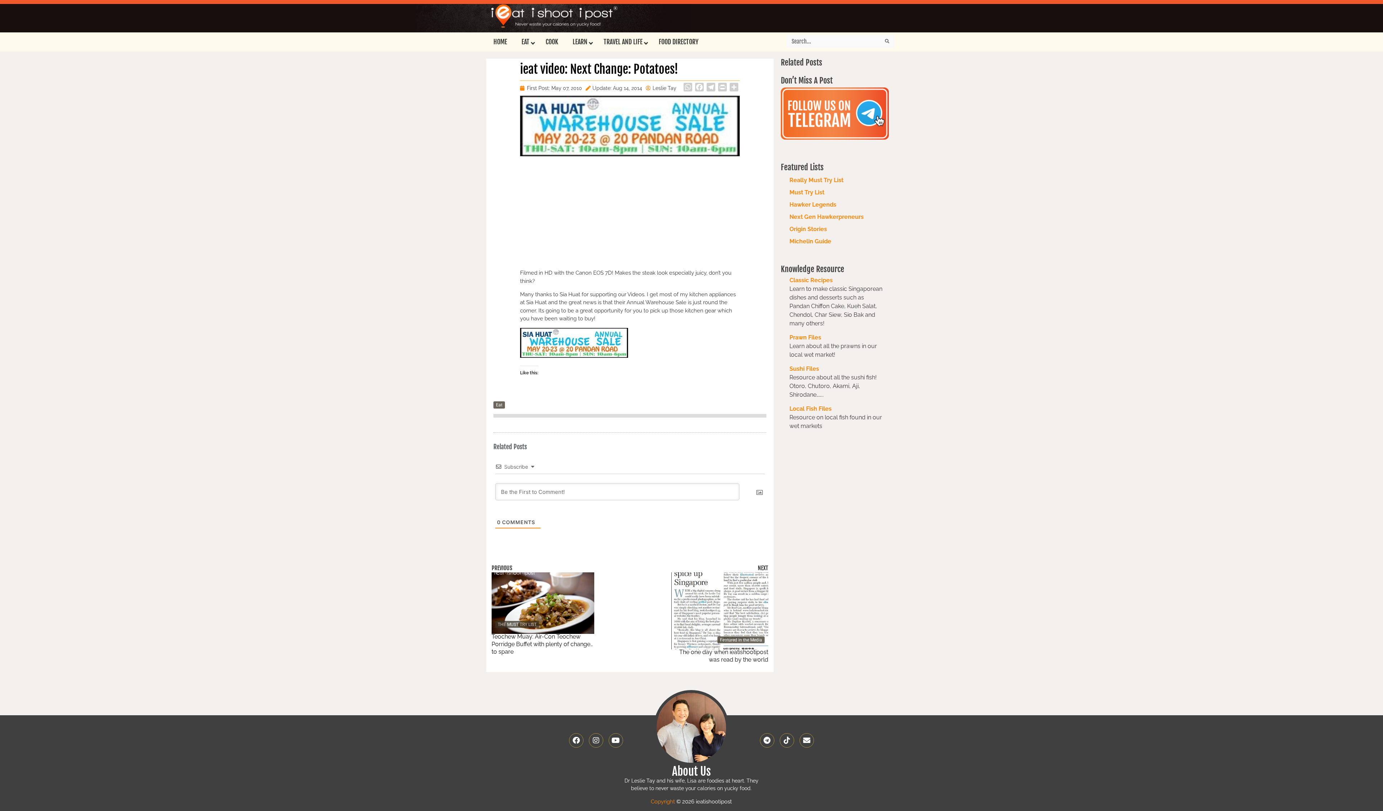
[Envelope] (807, 740)
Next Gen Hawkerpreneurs (826, 216)
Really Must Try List (816, 180)
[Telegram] (767, 740)
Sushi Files (804, 368)
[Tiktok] (787, 740)
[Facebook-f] (576, 740)
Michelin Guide (810, 241)
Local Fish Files (810, 408)
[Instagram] (596, 740)
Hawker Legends (812, 204)
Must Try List (806, 192)
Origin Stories (808, 229)
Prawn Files (805, 337)
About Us (691, 771)
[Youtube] (616, 740)
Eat (499, 404)
